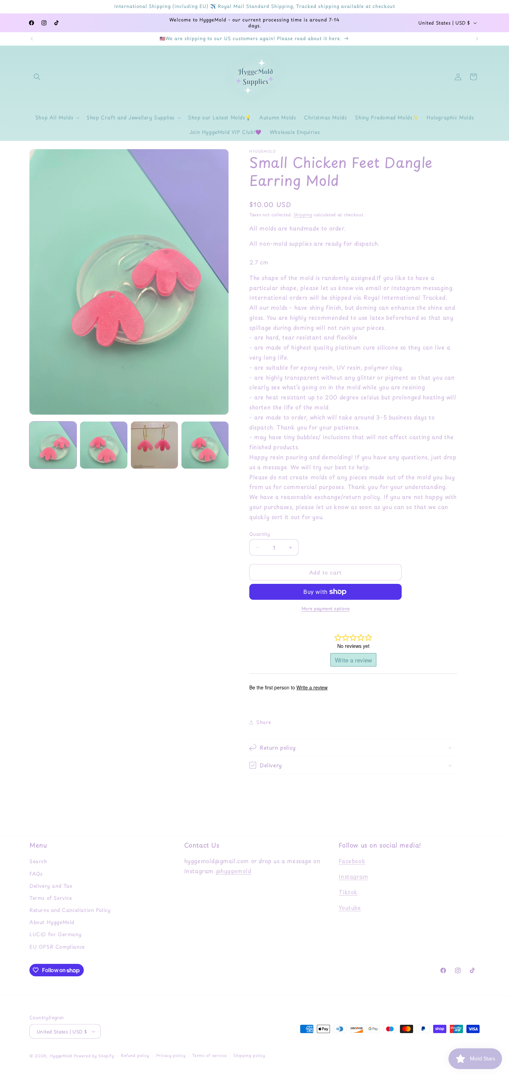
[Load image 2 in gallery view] (103, 445)
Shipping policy (249, 1055)
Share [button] (263, 722)
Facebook (352, 861)
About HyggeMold (51, 922)
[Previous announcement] (31, 38)
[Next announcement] (477, 38)
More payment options (326, 608)
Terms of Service (50, 898)
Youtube (350, 907)
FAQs (35, 873)
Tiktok (348, 892)
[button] (37, 76)
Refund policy (135, 1055)
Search (38, 861)
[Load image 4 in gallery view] (205, 445)
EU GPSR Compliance (57, 946)
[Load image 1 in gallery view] (53, 445)
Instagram (353, 876)
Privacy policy (171, 1055)
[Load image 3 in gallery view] (154, 445)
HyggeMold (61, 1056)
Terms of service (209, 1055)
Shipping (303, 214)
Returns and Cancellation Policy (70, 910)
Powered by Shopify (94, 1056)
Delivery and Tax (50, 885)
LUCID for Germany (55, 934)
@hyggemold (233, 871)
